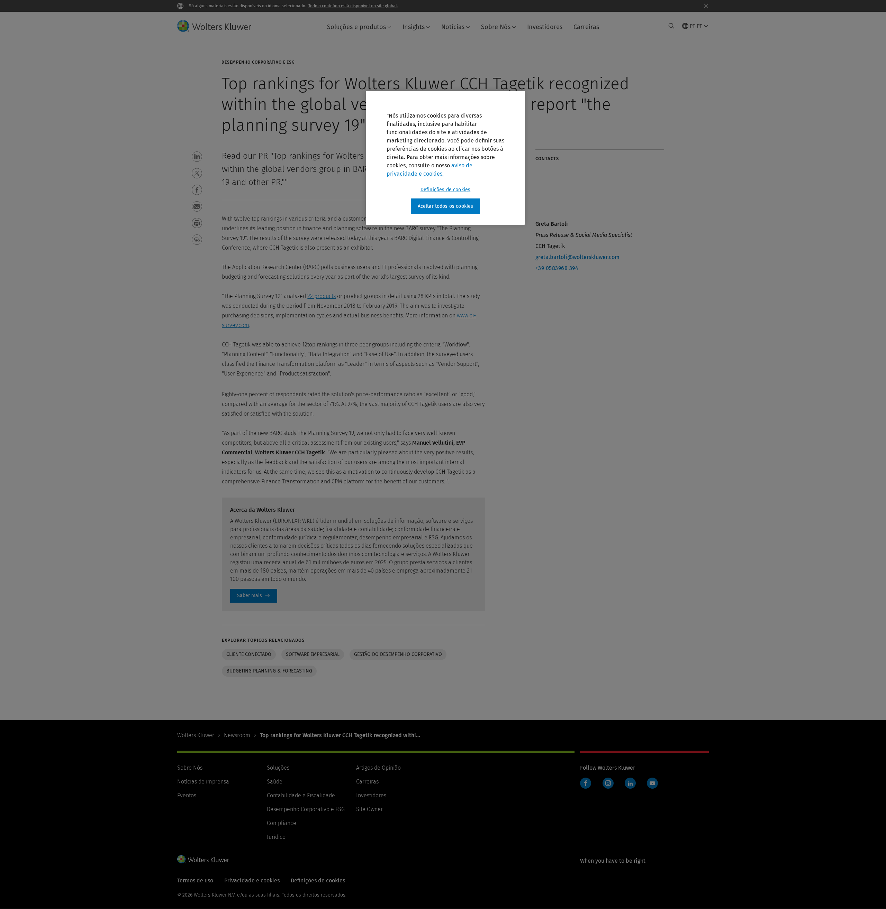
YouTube (652, 783)
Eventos (186, 795)
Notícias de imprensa (203, 781)
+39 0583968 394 (557, 268)
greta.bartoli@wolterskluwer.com (577, 257)
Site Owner (369, 809)
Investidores (544, 27)
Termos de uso (195, 880)
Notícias (452, 27)
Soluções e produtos (356, 27)
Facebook (585, 783)
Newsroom (237, 735)
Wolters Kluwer (195, 735)
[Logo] (219, 26)
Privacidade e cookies (252, 880)
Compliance (281, 823)
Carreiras (586, 27)
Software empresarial (313, 654)
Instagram (608, 783)
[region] (445, 158)
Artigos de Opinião (378, 767)
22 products (321, 296)
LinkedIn (630, 783)
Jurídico (276, 837)
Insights (414, 27)
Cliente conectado (248, 654)
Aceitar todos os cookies (445, 206)
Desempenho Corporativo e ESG (306, 809)
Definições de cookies (445, 190)
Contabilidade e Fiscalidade (301, 795)
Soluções (278, 767)
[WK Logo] (203, 859)
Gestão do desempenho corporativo (398, 654)
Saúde (274, 781)
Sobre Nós (495, 27)
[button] (197, 156)
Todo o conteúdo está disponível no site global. (353, 5)
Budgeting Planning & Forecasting (269, 671)
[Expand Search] (671, 26)
